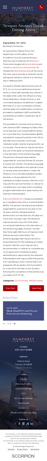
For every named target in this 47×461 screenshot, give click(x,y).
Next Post (36, 288)
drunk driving (32, 64)
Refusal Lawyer (36, 280)
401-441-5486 (23, 349)
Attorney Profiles (23, 384)
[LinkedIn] (31, 423)
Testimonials (23, 403)
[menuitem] (11, 449)
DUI (23, 393)
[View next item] (14, 323)
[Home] (22, 7)
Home (24, 379)
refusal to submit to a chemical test (19, 67)
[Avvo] (27, 423)
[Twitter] (15, 423)
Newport (34, 61)
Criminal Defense (23, 389)
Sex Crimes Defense (23, 398)
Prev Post (10, 288)
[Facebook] (19, 423)
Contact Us (23, 408)
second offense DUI (14, 199)
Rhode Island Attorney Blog (23, 412)
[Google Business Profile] (23, 423)
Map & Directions (23, 368)
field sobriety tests (22, 71)
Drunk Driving (21, 280)
